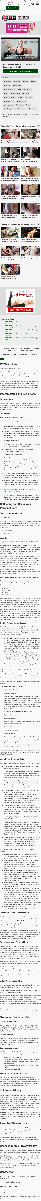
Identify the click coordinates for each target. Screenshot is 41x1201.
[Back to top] (37, 1197)
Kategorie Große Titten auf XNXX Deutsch (18, 89)
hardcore (21, 105)
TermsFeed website (6, 678)
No (4, 1192)
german (29, 97)
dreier (21, 97)
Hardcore (18, 85)
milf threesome (20, 109)
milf (29, 105)
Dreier (34, 81)
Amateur (8, 81)
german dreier (9, 101)
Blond (26, 81)
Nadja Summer (10, 97)
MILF (6, 93)
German (7, 85)
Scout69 (26, 93)
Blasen (17, 81)
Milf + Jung (16, 93)
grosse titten (9, 105)
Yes (5, 1190)
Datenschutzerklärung (10, 348)
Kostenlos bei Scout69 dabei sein (21, 71)
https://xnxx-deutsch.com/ (12, 492)
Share (6, 77)
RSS (15, 350)
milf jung (8, 109)
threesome (32, 109)
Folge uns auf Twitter (26, 350)
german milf (22, 101)
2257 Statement (25, 348)
